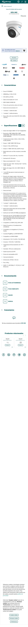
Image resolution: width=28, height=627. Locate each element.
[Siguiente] (25, 335)
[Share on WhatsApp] (24, 354)
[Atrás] (23, 335)
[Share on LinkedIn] (8, 354)
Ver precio (14, 57)
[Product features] (19, 125)
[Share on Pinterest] (14, 354)
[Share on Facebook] (3, 354)
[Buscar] (22, 1)
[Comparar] (12, 347)
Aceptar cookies (14, 615)
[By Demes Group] (6, 1)
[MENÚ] (25, 1)
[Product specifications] (23, 125)
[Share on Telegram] (19, 354)
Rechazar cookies (14, 618)
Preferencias (14, 621)
